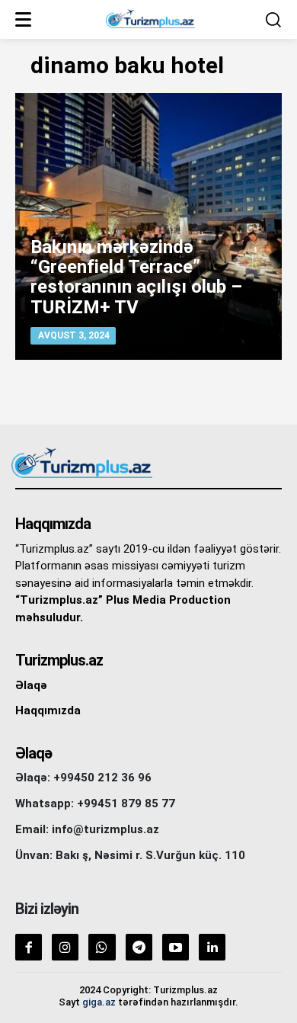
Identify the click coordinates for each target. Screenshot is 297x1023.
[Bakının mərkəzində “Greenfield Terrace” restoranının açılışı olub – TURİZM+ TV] (148, 226)
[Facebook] (28, 947)
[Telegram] (139, 947)
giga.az (99, 1002)
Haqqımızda (48, 710)
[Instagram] (65, 947)
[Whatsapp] (101, 947)
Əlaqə (31, 685)
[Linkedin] (212, 947)
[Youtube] (175, 947)
